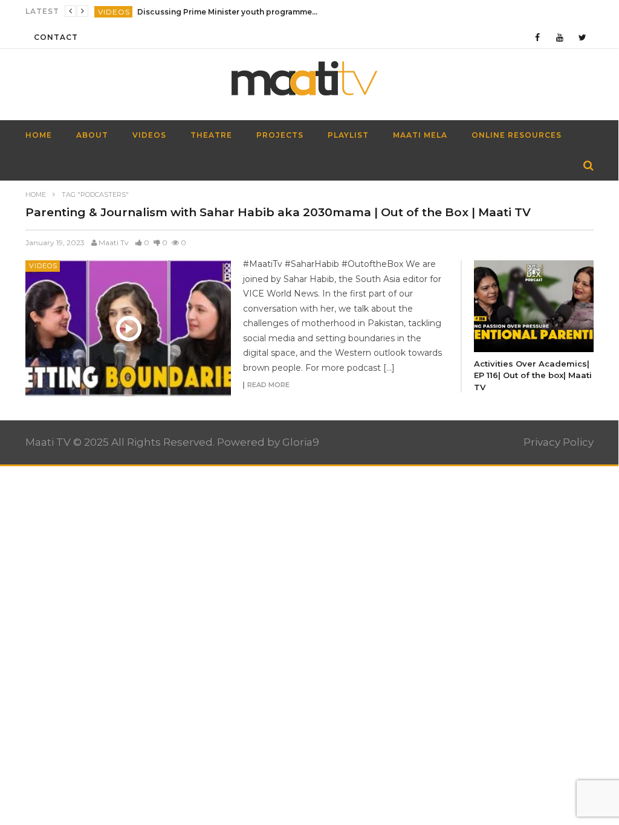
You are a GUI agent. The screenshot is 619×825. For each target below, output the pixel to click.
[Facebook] (538, 37)
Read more (268, 385)
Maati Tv (114, 242)
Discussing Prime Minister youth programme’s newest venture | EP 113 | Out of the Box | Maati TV (228, 11)
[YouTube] (560, 37)
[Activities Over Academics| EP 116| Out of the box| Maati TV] (534, 306)
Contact (56, 37)
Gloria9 (300, 442)
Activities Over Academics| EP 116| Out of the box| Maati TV (533, 375)
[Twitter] (582, 37)
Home (35, 194)
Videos (114, 11)
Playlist (348, 135)
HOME (38, 135)
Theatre (211, 135)
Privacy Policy (558, 442)
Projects (279, 135)
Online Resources (517, 135)
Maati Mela (420, 135)
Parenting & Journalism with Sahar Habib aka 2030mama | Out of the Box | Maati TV (278, 212)
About (92, 135)
